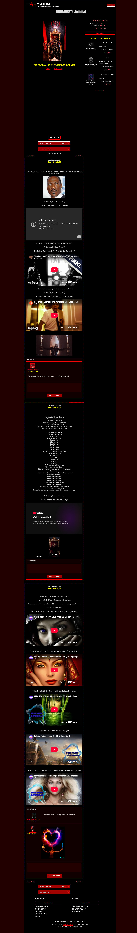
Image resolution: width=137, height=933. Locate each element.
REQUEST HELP (41, 906)
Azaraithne (91, 47)
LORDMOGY (32, 832)
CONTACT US (40, 909)
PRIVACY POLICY (79, 909)
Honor (48, 69)
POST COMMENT (54, 395)
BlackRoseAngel (91, 64)
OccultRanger (91, 81)
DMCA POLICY (77, 911)
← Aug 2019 (30, 155)
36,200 (102, 25)
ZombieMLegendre (32, 369)
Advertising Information (100, 20)
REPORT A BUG (41, 914)
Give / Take (58, 69)
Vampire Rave (68, 925)
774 (101, 24)
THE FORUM (100, 90)
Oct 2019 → (79, 155)
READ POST (107, 52)
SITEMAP (38, 911)
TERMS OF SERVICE (80, 906)
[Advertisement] (54, 101)
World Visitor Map (100, 28)
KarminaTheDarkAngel (33, 819)
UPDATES (39, 916)
